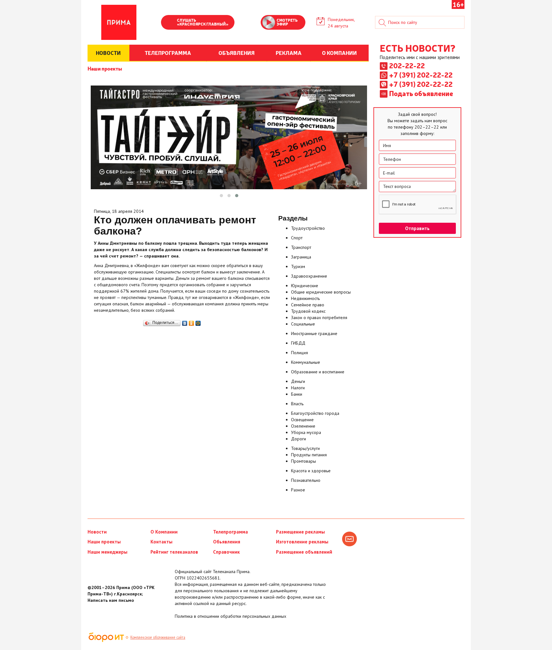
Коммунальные (305, 362)
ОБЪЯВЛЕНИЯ (236, 52)
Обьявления (226, 542)
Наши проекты (105, 68)
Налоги (298, 388)
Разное (298, 490)
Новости (97, 532)
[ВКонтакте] (184, 321)
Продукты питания (309, 455)
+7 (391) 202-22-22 (421, 74)
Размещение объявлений (304, 552)
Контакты (161, 542)
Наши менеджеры (107, 552)
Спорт (297, 238)
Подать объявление (421, 93)
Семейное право (307, 305)
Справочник (226, 552)
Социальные (303, 324)
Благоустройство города (315, 413)
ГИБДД (298, 343)
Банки (296, 394)
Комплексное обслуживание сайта (157, 637)
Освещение (302, 419)
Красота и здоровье (311, 471)
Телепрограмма (230, 532)
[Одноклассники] (191, 321)
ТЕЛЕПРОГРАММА (168, 52)
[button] (221, 195)
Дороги (298, 439)
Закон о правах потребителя (319, 317)
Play (169, 23)
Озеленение (303, 426)
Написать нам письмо (111, 600)
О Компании (164, 532)
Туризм (298, 266)
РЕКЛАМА (289, 52)
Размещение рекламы (300, 532)
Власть (297, 404)
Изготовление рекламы (302, 542)
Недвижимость (305, 298)
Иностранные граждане (314, 333)
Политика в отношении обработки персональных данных (230, 616)
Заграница (301, 257)
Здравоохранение (309, 276)
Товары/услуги (305, 448)
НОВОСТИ (108, 52)
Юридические (304, 285)
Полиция (299, 352)
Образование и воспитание (317, 372)
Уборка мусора (306, 432)
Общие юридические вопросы (321, 292)
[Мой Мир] (198, 321)
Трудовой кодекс (308, 311)
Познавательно (305, 480)
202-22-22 (407, 65)
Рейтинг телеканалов (174, 552)
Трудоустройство (308, 228)
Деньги (298, 381)
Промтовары (303, 461)
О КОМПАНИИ (339, 52)
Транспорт (301, 247)
